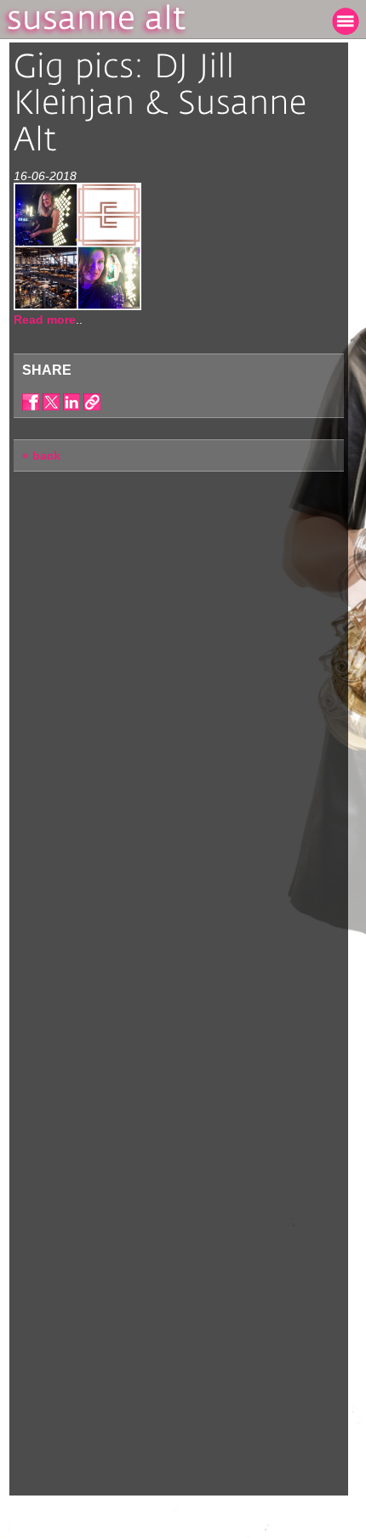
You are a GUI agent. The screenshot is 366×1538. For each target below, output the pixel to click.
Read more (45, 319)
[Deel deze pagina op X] (51, 401)
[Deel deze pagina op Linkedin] (71, 401)
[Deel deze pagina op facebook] (30, 401)
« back (41, 455)
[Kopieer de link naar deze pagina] (91, 401)
